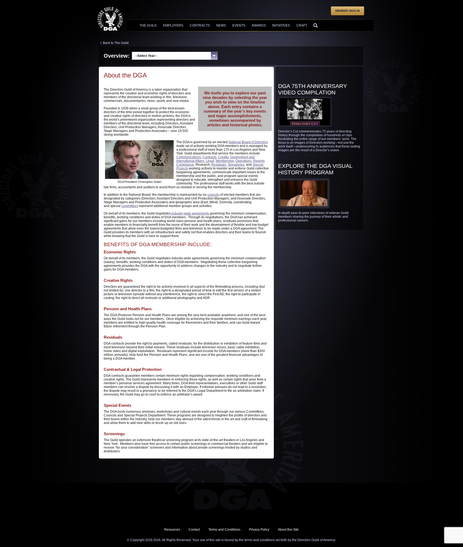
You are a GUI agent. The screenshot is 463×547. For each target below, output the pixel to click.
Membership (225, 161)
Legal (210, 161)
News (221, 25)
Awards (259, 25)
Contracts (200, 25)
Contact (194, 529)
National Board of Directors (248, 142)
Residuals (218, 165)
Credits (223, 157)
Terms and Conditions (224, 529)
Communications (188, 157)
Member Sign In (347, 10)
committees (129, 206)
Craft (301, 25)
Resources (172, 529)
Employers (173, 25)
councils (213, 195)
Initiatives (281, 25)
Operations (244, 161)
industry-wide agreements (190, 213)
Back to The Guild (116, 43)
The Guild (148, 25)
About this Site (288, 529)
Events (238, 25)
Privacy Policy (259, 529)
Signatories (236, 165)
